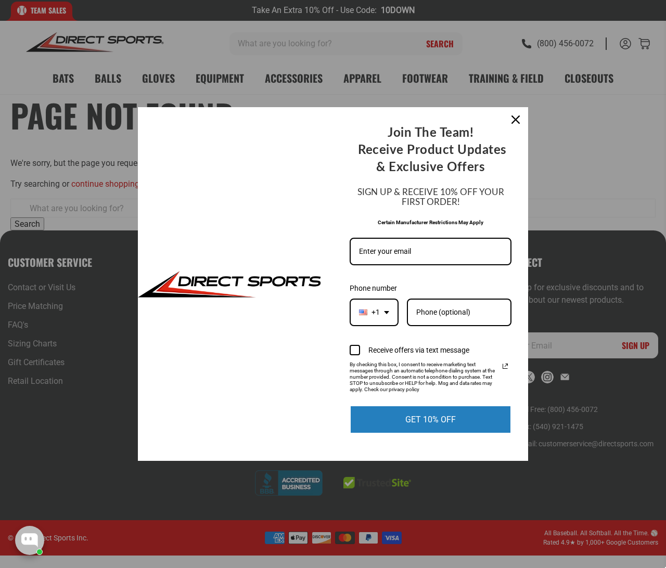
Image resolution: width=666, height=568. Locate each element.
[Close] (515, 119)
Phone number (373, 288)
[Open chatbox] (29, 540)
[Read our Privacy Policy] (505, 366)
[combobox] (374, 312)
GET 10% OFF (430, 419)
